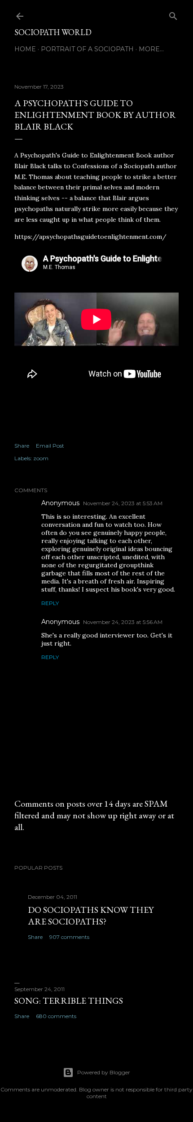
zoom (40, 458)
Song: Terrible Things (68, 1000)
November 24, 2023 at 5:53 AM (122, 503)
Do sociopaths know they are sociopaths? (91, 915)
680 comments (56, 1016)
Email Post (50, 445)
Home (25, 49)
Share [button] (21, 445)
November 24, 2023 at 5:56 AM (122, 622)
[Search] (173, 14)
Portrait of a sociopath (87, 49)
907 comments (69, 937)
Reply (50, 603)
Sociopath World (53, 32)
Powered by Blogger (103, 1072)
